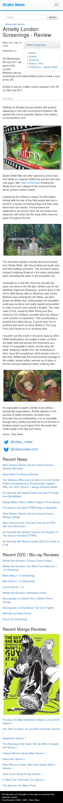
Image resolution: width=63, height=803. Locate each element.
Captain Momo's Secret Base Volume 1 (24, 753)
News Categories (36, 44)
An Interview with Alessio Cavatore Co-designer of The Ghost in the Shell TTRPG (30, 533)
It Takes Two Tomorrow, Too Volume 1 (24, 779)
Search (52, 16)
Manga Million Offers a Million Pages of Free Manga (31, 502)
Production (35, 67)
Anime (32, 53)
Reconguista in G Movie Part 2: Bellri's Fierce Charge (28, 600)
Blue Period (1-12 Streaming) (19, 581)
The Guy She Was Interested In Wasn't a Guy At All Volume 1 (31, 721)
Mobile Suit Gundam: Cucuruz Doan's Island (27, 560)
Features (34, 60)
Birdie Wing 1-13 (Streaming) (19, 575)
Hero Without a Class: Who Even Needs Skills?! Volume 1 (29, 766)
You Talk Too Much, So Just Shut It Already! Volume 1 (31, 730)
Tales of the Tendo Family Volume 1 (22, 774)
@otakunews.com (24, 449)
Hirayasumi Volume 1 (14, 738)
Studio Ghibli (51, 67)
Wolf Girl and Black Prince (17, 613)
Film (41, 63)
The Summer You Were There (19, 785)
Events (32, 56)
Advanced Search (15, 24)
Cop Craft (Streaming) (15, 619)
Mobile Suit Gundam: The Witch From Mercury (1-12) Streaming (30, 567)
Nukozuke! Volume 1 (14, 759)
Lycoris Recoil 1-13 (13, 587)
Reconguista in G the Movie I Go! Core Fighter (28, 607)
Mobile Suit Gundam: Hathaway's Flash (24, 593)
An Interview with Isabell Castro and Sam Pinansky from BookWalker (31, 494)
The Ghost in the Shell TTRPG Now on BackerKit (30, 507)
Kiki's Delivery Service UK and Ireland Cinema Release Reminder (28, 466)
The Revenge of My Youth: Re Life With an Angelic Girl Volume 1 (31, 745)
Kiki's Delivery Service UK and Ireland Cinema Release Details (28, 515)
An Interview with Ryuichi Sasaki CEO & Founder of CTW (31, 543)
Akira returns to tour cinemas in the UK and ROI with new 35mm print (29, 524)
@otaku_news (22, 441)
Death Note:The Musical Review (20, 474)
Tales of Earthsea (30, 182)
